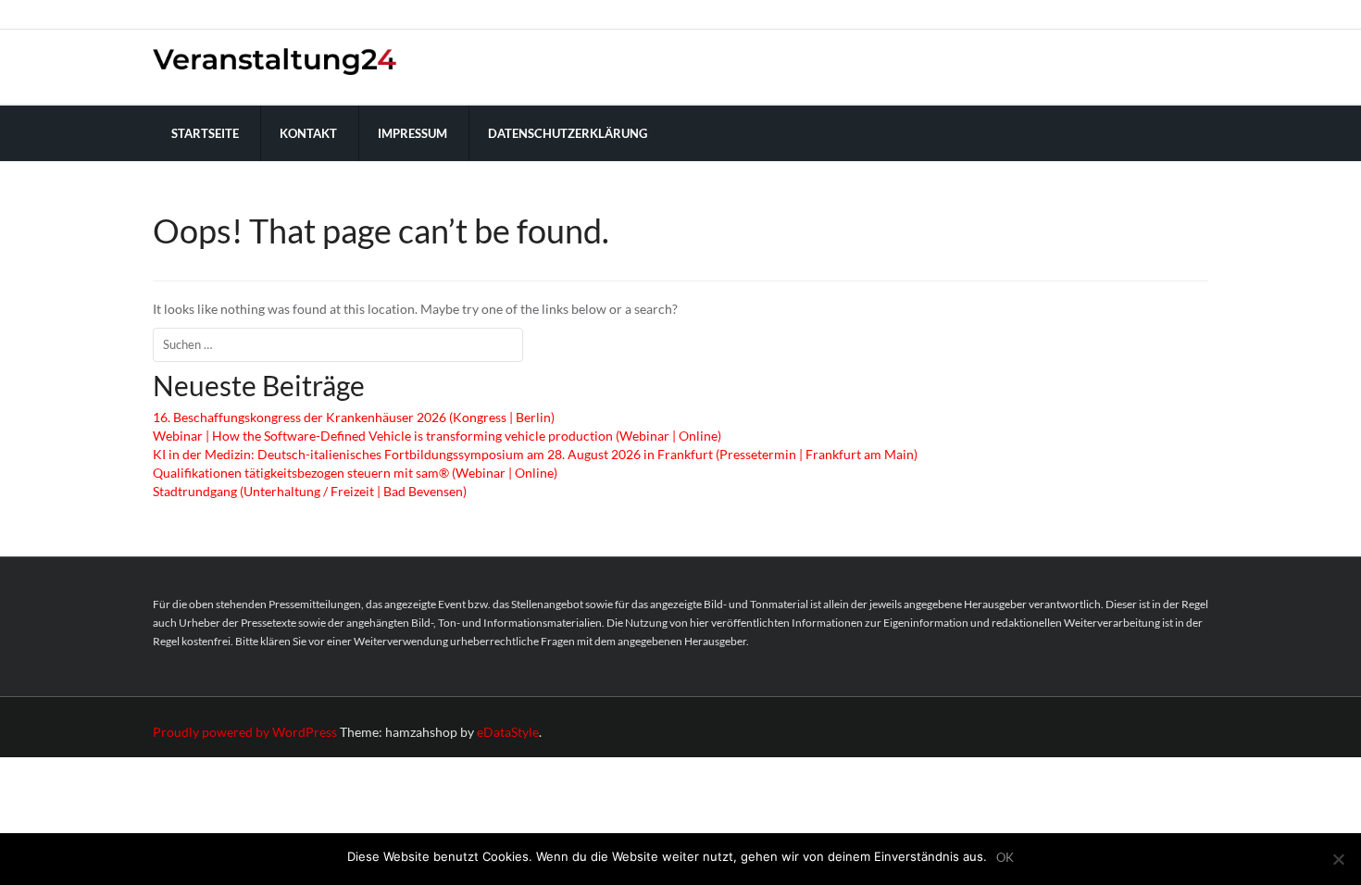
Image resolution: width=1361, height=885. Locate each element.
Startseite (205, 133)
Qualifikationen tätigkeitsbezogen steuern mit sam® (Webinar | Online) (355, 472)
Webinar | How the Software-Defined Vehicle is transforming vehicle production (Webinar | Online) (437, 435)
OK (1005, 858)
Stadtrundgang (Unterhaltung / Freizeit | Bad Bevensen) (310, 491)
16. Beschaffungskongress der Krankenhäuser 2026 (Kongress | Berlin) (354, 417)
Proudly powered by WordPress (245, 732)
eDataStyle (508, 732)
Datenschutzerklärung (567, 133)
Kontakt (308, 133)
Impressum (412, 133)
